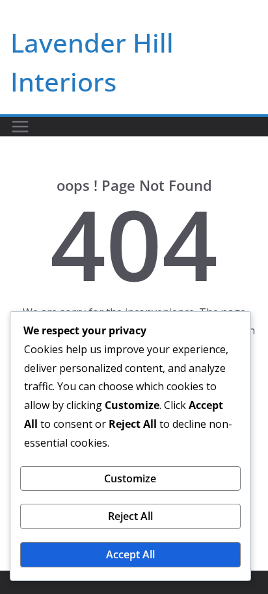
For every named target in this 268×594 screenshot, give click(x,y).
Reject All (130, 516)
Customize (130, 478)
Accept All (130, 554)
